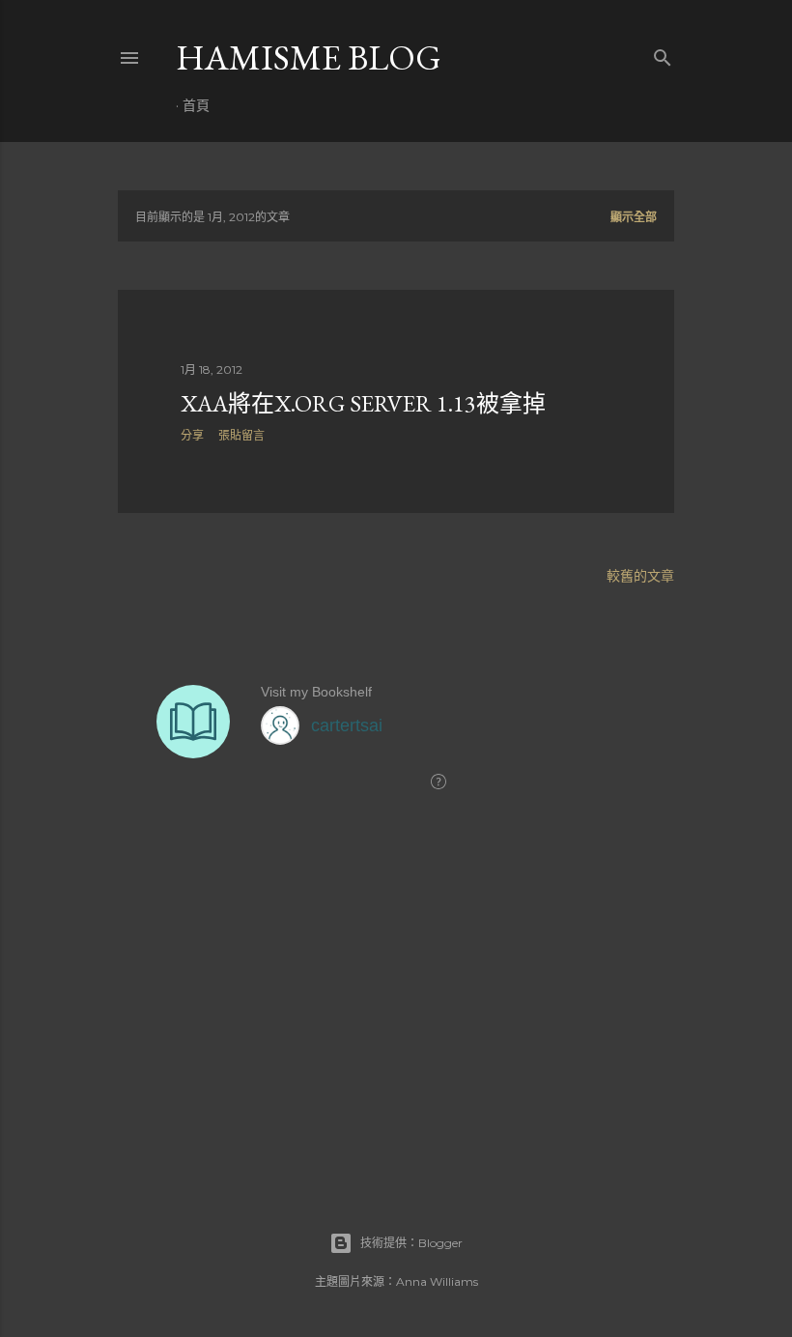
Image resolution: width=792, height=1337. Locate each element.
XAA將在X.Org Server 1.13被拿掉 (363, 403)
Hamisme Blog (308, 57)
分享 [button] (192, 435)
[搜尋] (662, 53)
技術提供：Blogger (411, 1243)
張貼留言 (241, 435)
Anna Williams (437, 1281)
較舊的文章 (640, 575)
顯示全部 (633, 217)
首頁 (196, 105)
